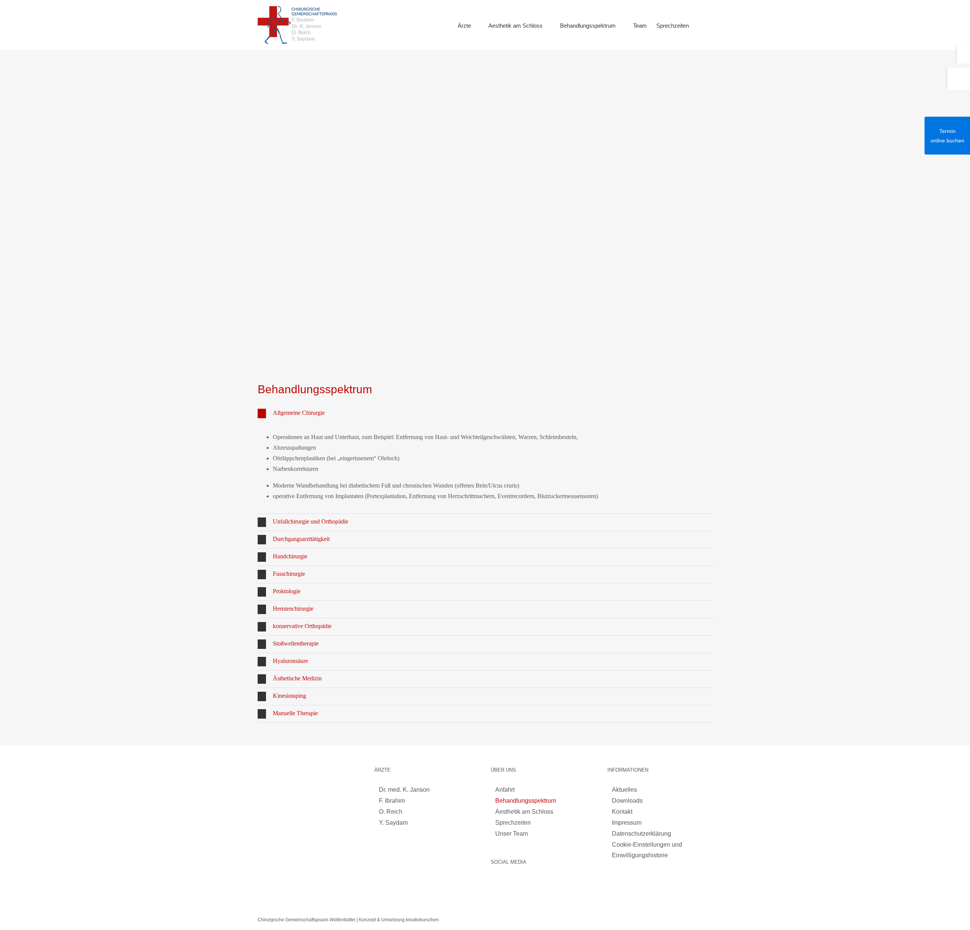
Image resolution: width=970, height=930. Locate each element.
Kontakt (622, 811)
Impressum (626, 822)
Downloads (627, 800)
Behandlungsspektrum (525, 800)
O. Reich (390, 811)
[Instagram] (495, 882)
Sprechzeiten (513, 822)
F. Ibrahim (392, 800)
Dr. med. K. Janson (404, 789)
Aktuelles (624, 789)
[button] (700, 25)
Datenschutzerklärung (641, 833)
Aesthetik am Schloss (524, 811)
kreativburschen (422, 919)
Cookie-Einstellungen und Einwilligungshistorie (647, 849)
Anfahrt (505, 789)
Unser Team (511, 833)
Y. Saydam (393, 822)
